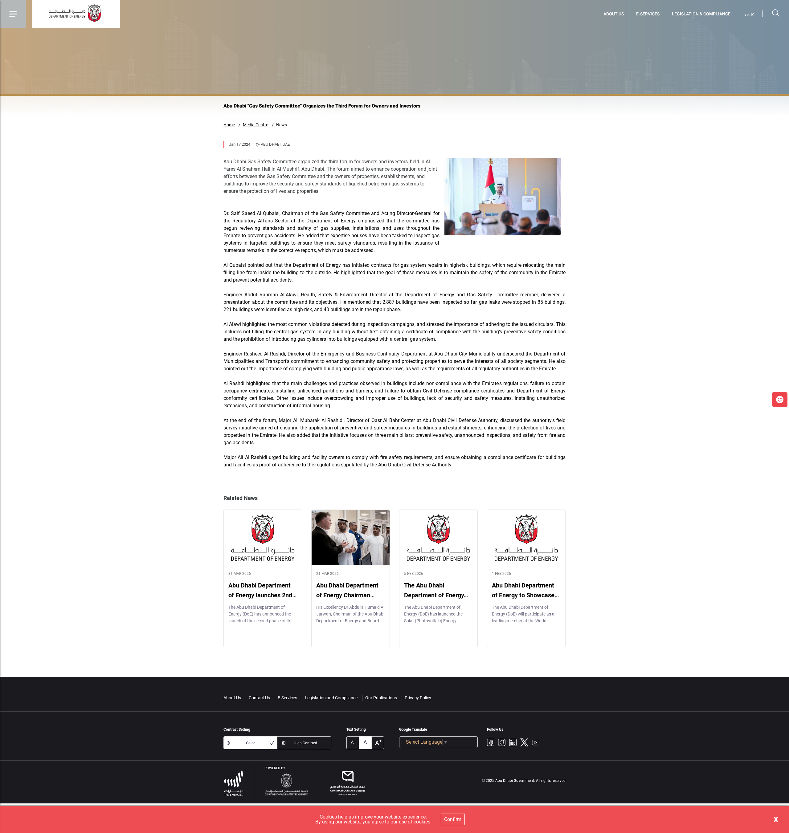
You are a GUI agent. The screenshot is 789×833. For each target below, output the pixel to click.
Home (229, 124)
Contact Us (259, 697)
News (281, 124)
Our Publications (381, 697)
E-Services (648, 13)
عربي (749, 14)
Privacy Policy (418, 697)
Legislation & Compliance (701, 13)
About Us (613, 13)
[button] (779, 399)
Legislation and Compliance (331, 697)
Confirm (452, 819)
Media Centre (255, 124)
